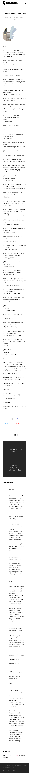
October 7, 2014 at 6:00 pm (16, 559)
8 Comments (14, 19)
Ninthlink (9, 17)
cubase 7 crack (14, 558)
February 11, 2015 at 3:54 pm (16, 692)
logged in (15, 755)
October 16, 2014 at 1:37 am (16, 583)
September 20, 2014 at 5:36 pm (16, 491)
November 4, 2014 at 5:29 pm (16, 655)
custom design (14, 654)
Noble (11, 581)
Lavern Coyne (13, 690)
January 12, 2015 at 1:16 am (15, 672)
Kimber (11, 489)
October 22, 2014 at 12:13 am (16, 632)
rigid (10, 671)
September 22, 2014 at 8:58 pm (16, 520)
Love (9, 419)
